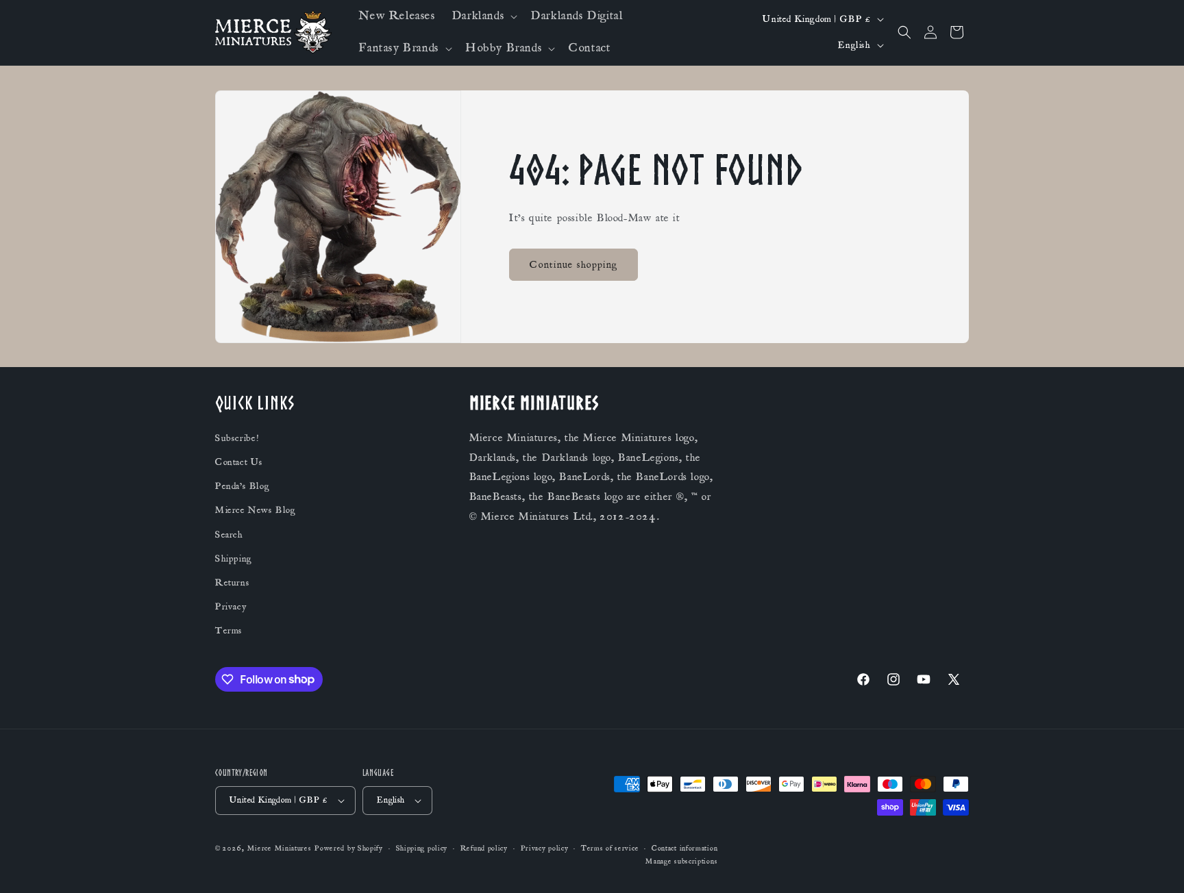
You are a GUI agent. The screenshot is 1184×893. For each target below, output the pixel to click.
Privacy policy (545, 848)
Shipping (233, 559)
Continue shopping (573, 264)
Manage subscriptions (681, 861)
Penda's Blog (242, 486)
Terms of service (610, 848)
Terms (229, 631)
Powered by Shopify (348, 848)
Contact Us (239, 462)
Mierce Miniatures (279, 848)
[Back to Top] (1156, 865)
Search (229, 535)
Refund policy (484, 848)
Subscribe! (237, 438)
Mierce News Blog (255, 510)
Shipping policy (422, 848)
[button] (483, 16)
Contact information (684, 848)
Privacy (230, 607)
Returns (232, 583)
